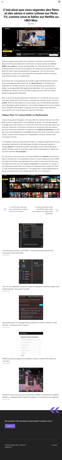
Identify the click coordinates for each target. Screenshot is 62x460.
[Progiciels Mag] (3, 1)
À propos (54, 445)
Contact (10, 426)
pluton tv (25, 105)
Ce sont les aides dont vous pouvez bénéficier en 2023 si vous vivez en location (18, 209)
